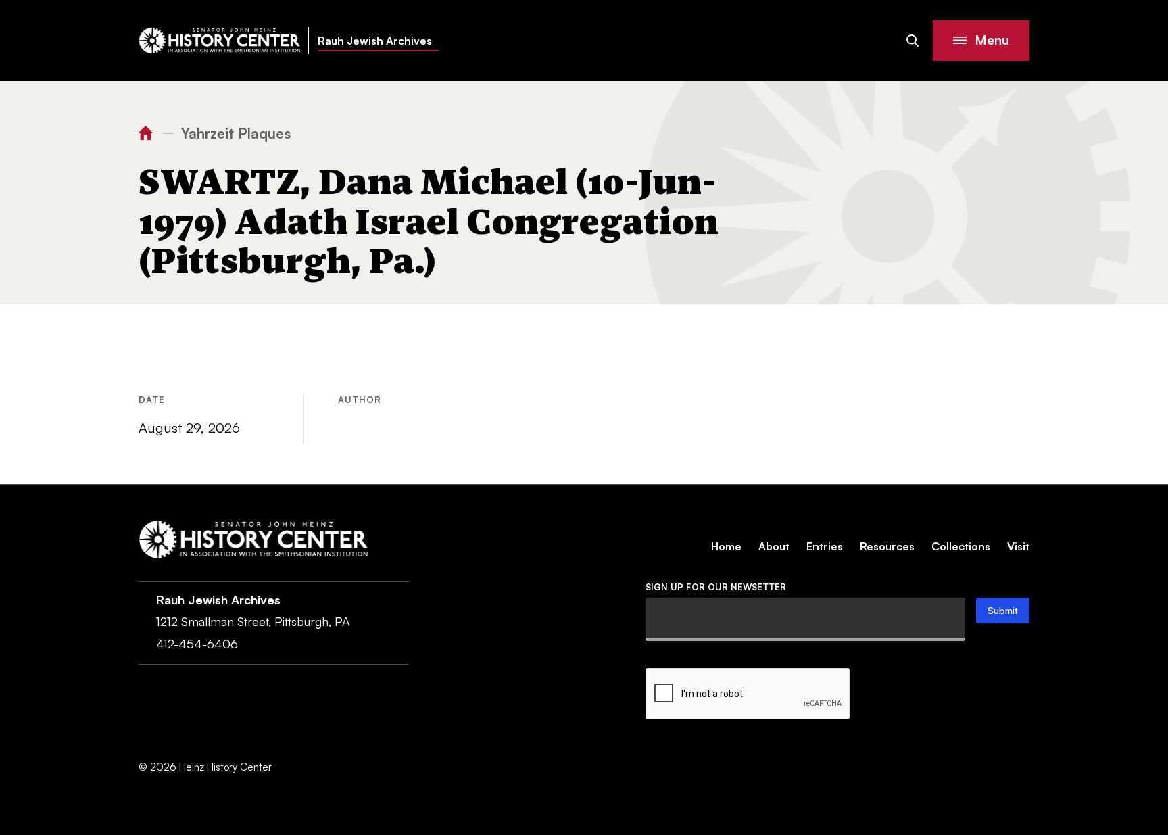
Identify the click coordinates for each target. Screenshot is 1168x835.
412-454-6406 (197, 643)
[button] (981, 40)
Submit (1003, 610)
